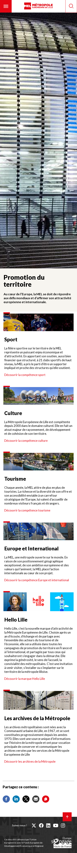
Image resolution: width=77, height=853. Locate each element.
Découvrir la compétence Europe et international (36, 580)
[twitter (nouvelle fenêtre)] (34, 825)
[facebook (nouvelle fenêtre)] (41, 825)
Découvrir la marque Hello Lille (24, 679)
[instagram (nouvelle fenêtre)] (63, 825)
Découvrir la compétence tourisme (27, 510)
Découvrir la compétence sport (24, 375)
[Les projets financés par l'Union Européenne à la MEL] (61, 842)
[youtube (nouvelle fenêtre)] (55, 825)
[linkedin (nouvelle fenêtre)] (48, 825)
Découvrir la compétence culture (26, 440)
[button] (6, 6)
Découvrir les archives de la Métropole (30, 761)
